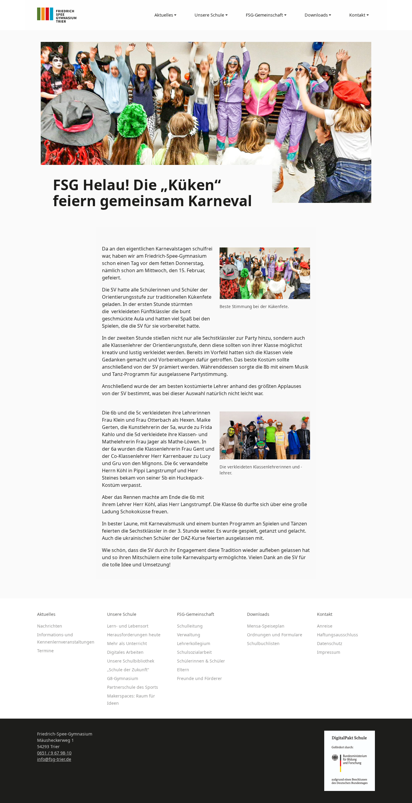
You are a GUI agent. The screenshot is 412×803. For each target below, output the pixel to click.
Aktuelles (46, 614)
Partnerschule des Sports (132, 687)
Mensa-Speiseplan (265, 626)
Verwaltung (188, 635)
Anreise (324, 626)
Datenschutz (329, 643)
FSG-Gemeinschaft (195, 614)
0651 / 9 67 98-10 (54, 753)
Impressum (328, 652)
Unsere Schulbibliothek (130, 661)
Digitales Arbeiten (125, 652)
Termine (45, 650)
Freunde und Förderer (199, 678)
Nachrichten (49, 626)
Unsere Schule (121, 614)
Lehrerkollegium (193, 643)
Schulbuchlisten (263, 643)
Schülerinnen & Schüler (201, 661)
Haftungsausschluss (337, 635)
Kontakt (324, 614)
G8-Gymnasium (122, 678)
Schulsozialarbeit (194, 652)
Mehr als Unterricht (127, 643)
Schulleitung (190, 626)
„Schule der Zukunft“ (128, 669)
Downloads (258, 614)
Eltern (183, 669)
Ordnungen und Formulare (274, 635)
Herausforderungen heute (133, 635)
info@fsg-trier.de (54, 759)
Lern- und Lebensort (127, 626)
